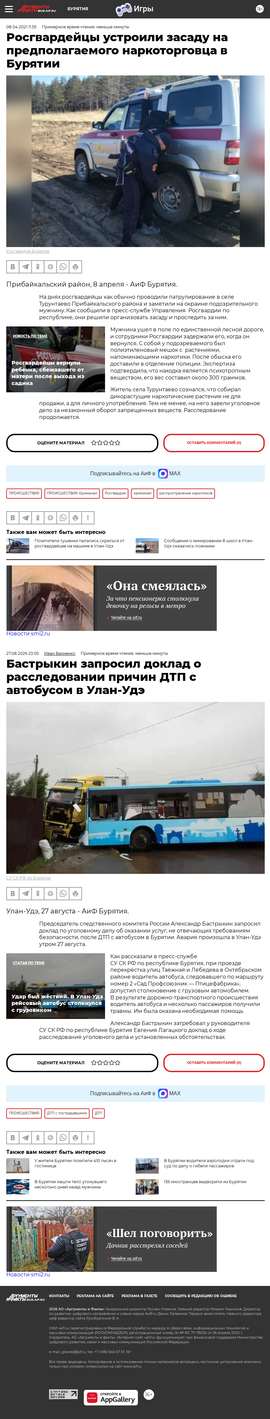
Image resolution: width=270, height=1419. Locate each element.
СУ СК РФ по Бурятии (28, 878)
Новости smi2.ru (28, 633)
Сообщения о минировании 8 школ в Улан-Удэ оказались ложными (209, 543)
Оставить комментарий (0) (214, 443)
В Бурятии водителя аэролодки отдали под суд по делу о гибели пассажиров (209, 1163)
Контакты (59, 1296)
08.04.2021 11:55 (21, 26)
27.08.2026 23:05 (22, 653)
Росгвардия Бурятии (27, 251)
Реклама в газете (139, 1296)
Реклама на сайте (95, 1296)
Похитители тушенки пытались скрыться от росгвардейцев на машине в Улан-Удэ (79, 543)
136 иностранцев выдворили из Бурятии (205, 1181)
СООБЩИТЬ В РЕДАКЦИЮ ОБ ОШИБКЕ (201, 1296)
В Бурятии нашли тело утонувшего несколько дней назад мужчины (71, 1184)
